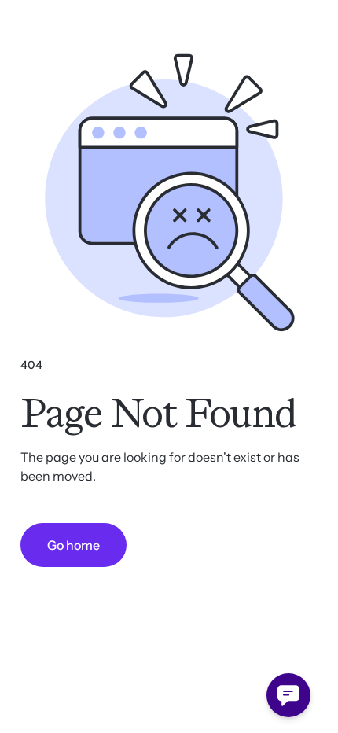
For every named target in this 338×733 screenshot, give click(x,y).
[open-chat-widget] (288, 695)
